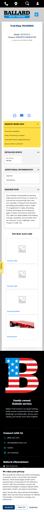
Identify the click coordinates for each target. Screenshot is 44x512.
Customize (33, 507)
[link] (14, 116)
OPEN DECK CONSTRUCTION (26, 37)
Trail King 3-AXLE (12, 261)
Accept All (9, 507)
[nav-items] (6, 4)
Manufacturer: (10, 158)
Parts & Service (12, 466)
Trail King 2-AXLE (12, 286)
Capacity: (9, 176)
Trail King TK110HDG (13, 311)
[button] (37, 3)
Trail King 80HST (12, 336)
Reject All (21, 507)
